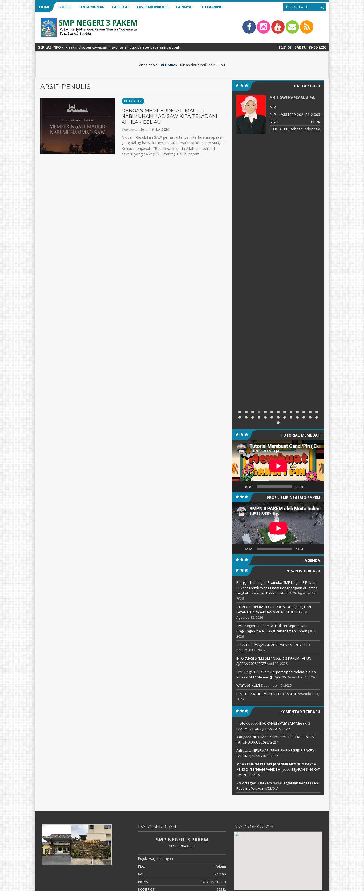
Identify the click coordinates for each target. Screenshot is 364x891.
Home (44, 7)
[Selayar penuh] (317, 486)
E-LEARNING (212, 7)
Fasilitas (121, 7)
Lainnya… (185, 7)
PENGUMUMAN (92, 7)
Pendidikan (132, 101)
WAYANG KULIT (248, 685)
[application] (278, 466)
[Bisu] (309, 486)
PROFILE (64, 7)
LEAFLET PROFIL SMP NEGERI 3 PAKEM (266, 693)
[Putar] (239, 486)
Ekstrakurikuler (153, 7)
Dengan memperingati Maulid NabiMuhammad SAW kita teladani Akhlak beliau (169, 116)
